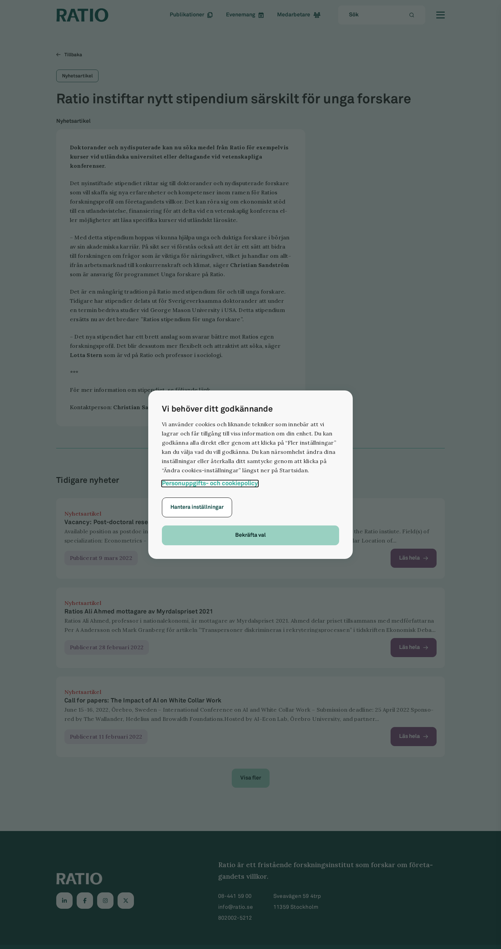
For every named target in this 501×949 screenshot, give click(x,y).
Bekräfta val (250, 535)
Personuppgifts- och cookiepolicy (210, 483)
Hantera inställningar (197, 507)
